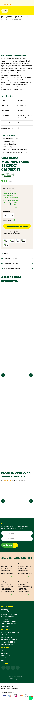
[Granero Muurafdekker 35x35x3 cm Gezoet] (10, 197)
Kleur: (8, 189)
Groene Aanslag (8, 637)
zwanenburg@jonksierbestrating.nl (25, 591)
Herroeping (6, 626)
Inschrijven (7, 545)
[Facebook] (3, 668)
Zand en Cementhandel (10, 633)
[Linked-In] (13, 668)
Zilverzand (6, 317)
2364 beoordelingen (18, 480)
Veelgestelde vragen (9, 614)
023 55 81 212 (22, 589)
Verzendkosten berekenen (11, 234)
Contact (5, 658)
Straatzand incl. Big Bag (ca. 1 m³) (15, 362)
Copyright (15, 689)
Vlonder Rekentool (9, 624)
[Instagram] (8, 668)
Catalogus (6, 610)
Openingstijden (7, 577)
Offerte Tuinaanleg (9, 612)
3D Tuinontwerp (8, 617)
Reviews (5, 653)
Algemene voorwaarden (19, 687)
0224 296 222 (6, 589)
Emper (22, 679)
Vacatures (6, 656)
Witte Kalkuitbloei (8, 642)
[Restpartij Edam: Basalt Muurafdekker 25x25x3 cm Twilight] (15, 199)
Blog (3, 660)
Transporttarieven (9, 621)
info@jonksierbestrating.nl (25, 573)
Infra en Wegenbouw (9, 640)
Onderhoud (6, 619)
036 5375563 (6, 571)
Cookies (8, 689)
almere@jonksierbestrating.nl (8, 573)
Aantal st (6, 212)
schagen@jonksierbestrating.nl (8, 591)
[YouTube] (18, 668)
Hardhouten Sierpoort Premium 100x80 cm (14, 454)
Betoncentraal (7, 644)
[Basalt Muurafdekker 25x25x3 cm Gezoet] (5, 197)
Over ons (5, 651)
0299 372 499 (23, 571)
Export (4, 635)
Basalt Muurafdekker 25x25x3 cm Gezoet (15, 407)
